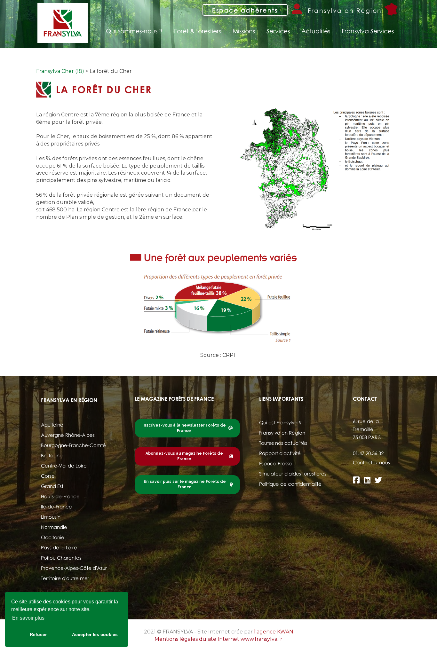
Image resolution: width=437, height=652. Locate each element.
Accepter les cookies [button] (95, 634)
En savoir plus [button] (28, 618)
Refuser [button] (38, 634)
